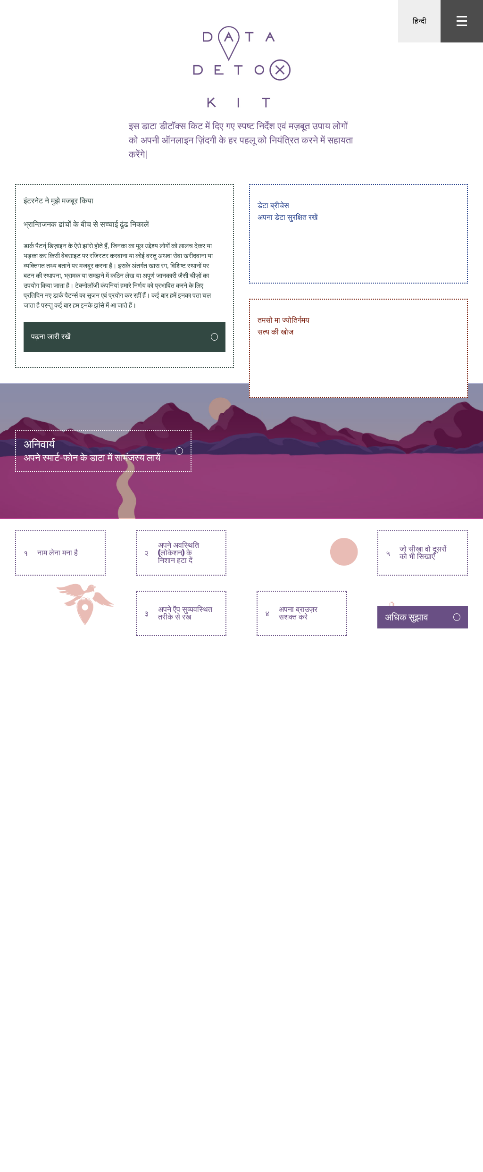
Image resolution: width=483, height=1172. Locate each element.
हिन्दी (419, 21)
